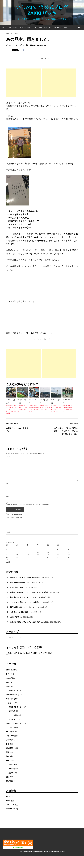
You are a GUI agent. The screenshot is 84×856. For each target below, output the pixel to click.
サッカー (9, 703)
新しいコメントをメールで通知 (15, 514)
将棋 (7, 752)
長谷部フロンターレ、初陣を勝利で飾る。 (25, 577)
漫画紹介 (12, 769)
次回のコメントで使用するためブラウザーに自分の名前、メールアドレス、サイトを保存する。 (28, 504)
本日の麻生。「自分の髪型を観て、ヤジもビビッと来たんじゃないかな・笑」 (66, 431)
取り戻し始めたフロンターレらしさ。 (24, 597)
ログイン (9, 796)
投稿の (10, 800)
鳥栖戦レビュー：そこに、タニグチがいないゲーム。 (45, 407)
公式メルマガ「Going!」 (52, 27)
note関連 (9, 678)
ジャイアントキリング (14, 723)
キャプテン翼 (11, 699)
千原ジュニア (13, 690)
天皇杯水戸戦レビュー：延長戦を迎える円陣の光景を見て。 (67, 408)
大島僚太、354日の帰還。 (19, 612)
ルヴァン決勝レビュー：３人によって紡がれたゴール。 (22, 408)
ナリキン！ (13, 719)
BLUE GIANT (11, 670)
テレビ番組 (10, 731)
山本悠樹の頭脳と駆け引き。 (21, 582)
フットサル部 (11, 736)
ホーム (3, 27)
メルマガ (9, 740)
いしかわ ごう (17, 45)
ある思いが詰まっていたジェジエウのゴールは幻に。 (30, 622)
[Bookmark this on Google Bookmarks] (23, 50)
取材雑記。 (10, 748)
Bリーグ (9, 674)
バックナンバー (25, 27)
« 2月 (8, 562)
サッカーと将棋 (12, 715)
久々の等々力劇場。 (17, 587)
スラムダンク (11, 727)
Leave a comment (40, 45)
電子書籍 (9, 781)
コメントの (12, 805)
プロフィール (37, 27)
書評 (7, 760)
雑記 (7, 777)
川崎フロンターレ (12, 34)
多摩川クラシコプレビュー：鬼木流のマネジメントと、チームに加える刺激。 (11, 409)
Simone (51, 851)
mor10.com (60, 851)
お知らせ (9, 682)
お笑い (8, 686)
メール (8, 490)
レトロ (8, 744)
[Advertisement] (23, 82)
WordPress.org (12, 809)
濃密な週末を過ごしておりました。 (23, 607)
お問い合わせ (13, 27)
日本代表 (12, 711)
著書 (65, 27)
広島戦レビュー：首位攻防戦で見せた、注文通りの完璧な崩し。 (34, 408)
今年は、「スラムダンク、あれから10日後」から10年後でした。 (30, 653)
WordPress (38, 851)
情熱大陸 (9, 756)
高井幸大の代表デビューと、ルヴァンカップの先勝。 (30, 592)
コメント (8, 456)
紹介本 (11, 773)
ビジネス (12, 764)
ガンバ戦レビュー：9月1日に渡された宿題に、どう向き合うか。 (56, 408)
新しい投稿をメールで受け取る (15, 517)
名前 (7, 483)
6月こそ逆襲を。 (16, 617)
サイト (7, 496)
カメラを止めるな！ (13, 694)
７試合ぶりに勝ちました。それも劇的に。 (25, 602)
